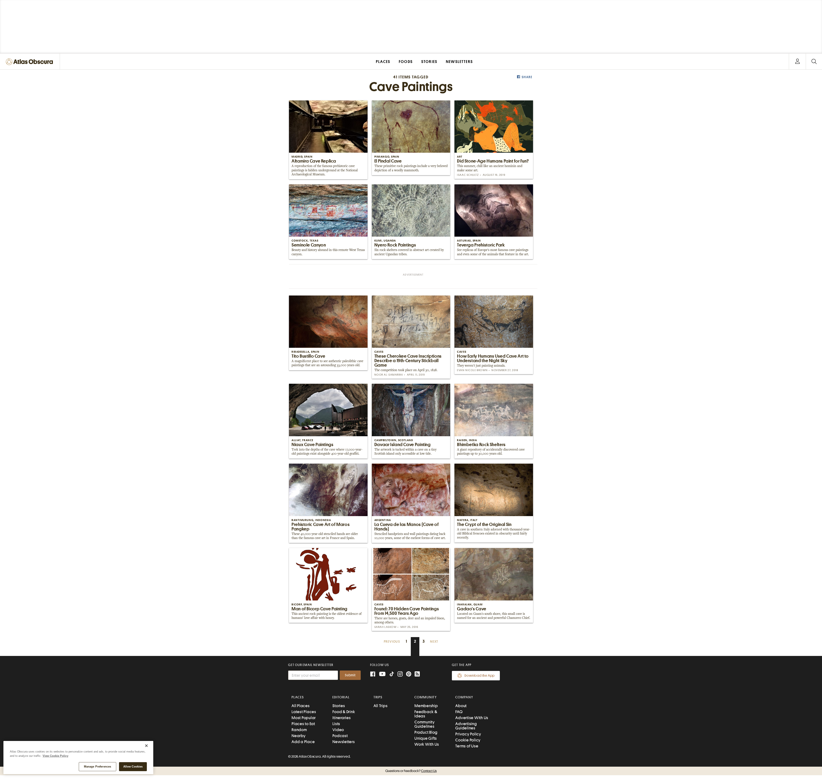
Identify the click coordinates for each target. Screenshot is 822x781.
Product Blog (426, 732)
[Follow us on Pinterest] (408, 674)
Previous (392, 641)
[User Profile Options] (797, 62)
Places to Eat (303, 724)
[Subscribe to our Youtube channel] (382, 674)
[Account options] (797, 61)
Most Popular (304, 718)
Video (338, 730)
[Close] (146, 745)
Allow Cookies (133, 766)
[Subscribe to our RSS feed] (417, 674)
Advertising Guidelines (466, 726)
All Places (301, 706)
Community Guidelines (424, 724)
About (461, 706)
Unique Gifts (425, 738)
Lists (336, 724)
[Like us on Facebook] (372, 674)
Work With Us (426, 744)
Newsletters (343, 742)
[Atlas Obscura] (30, 62)
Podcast (340, 736)
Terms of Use (466, 746)
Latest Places (304, 712)
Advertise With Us (471, 718)
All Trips (381, 706)
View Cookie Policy (55, 755)
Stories (338, 706)
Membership (426, 706)
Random (299, 730)
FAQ (458, 712)
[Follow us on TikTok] (391, 675)
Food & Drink (343, 712)
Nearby (299, 736)
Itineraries (341, 718)
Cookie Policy (468, 740)
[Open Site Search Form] (814, 62)
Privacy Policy (468, 734)
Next (434, 641)
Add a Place (303, 742)
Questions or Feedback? (411, 771)
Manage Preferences (97, 766)
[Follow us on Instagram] (400, 674)
